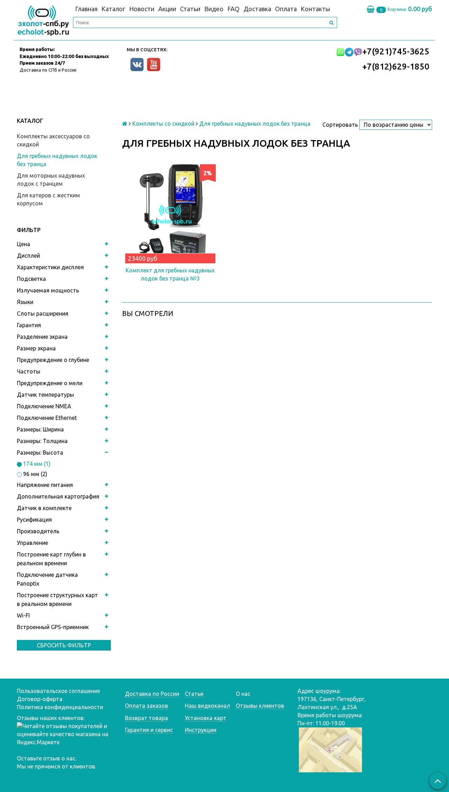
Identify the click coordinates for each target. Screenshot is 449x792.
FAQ (233, 8)
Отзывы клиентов (260, 705)
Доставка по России (152, 694)
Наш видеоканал (207, 705)
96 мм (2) (34, 474)
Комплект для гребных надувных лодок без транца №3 (170, 274)
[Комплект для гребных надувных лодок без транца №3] (170, 212)
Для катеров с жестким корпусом (48, 199)
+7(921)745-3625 (395, 51)
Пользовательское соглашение (58, 691)
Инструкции (200, 730)
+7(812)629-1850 (395, 66)
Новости (141, 8)
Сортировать (340, 124)
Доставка (257, 8)
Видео (213, 8)
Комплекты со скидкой (163, 123)
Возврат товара (146, 718)
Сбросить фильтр (64, 645)
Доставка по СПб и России (48, 69)
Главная (86, 8)
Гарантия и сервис (149, 730)
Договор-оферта (39, 699)
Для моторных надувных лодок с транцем (51, 179)
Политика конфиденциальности (60, 707)
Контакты (315, 8)
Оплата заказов (146, 705)
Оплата (286, 8)
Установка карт (205, 718)
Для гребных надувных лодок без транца (57, 160)
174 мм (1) (36, 464)
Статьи (190, 8)
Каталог (113, 8)
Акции (167, 8)
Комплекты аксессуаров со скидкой (53, 140)
